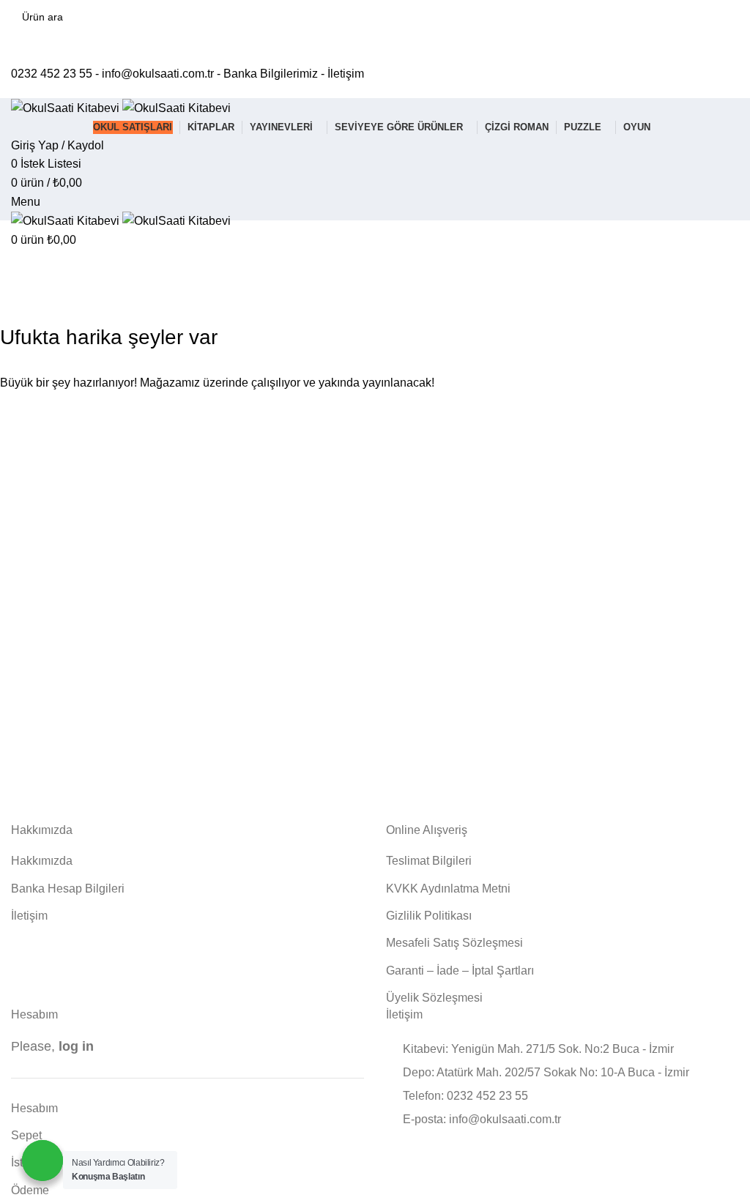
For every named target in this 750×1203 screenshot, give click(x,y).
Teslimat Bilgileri (429, 860)
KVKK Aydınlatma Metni (448, 888)
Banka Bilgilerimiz (270, 73)
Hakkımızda (42, 860)
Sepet (26, 1135)
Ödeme (30, 1190)
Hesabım (34, 1108)
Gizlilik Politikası (429, 915)
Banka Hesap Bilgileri (68, 888)
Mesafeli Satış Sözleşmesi (454, 942)
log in (76, 1046)
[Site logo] (66, 107)
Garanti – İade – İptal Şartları (460, 970)
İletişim (345, 73)
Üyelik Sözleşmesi (434, 997)
